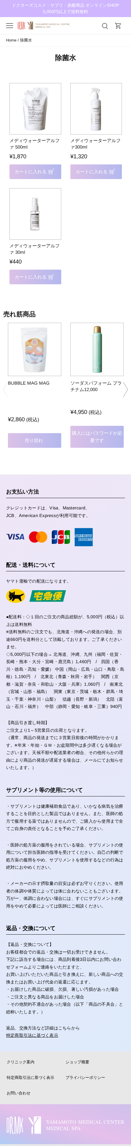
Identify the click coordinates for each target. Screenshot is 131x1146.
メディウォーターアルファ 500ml (34, 143)
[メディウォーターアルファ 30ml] (35, 214)
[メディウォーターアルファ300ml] (96, 109)
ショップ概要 (77, 1062)
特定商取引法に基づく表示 (32, 1035)
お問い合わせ (18, 1093)
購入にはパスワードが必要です (97, 436)
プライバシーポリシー (85, 1077)
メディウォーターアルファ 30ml (34, 249)
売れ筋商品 (19, 314)
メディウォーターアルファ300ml (95, 143)
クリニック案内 (20, 1062)
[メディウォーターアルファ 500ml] (35, 109)
